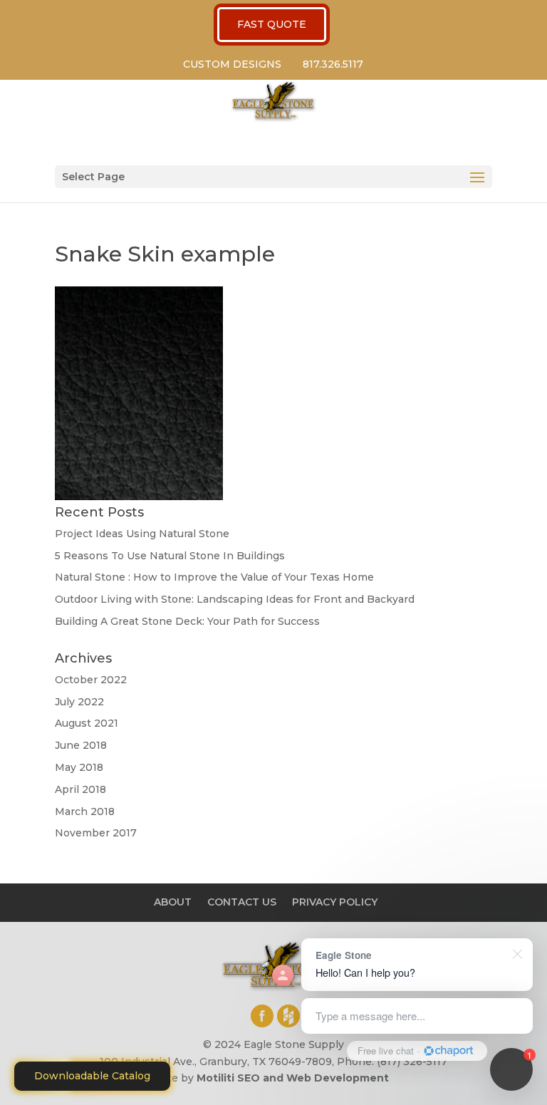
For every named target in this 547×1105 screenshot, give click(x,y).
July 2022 (79, 701)
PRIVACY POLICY (334, 902)
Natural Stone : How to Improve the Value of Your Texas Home (214, 577)
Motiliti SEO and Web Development (293, 1078)
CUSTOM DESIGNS (232, 64)
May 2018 (79, 767)
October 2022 (91, 679)
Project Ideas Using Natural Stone (142, 533)
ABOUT (173, 902)
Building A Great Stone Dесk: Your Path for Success (187, 621)
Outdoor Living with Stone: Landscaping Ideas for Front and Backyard (235, 599)
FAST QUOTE (271, 24)
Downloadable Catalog (92, 1075)
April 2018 (80, 789)
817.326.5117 (333, 64)
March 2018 (85, 811)
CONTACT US (241, 902)
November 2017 (96, 832)
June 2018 (81, 745)
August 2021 (86, 723)
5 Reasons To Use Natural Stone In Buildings (170, 555)
